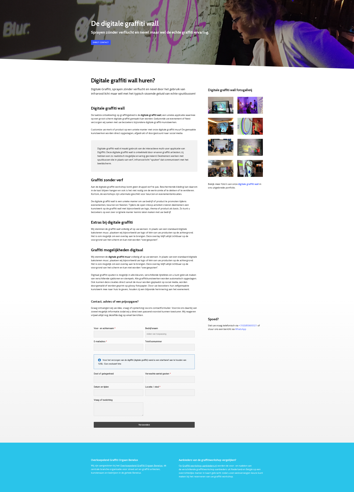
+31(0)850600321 (248, 325)
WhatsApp (240, 329)
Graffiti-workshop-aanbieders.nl (199, 465)
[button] (101, 42)
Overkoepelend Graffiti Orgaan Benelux (141, 465)
